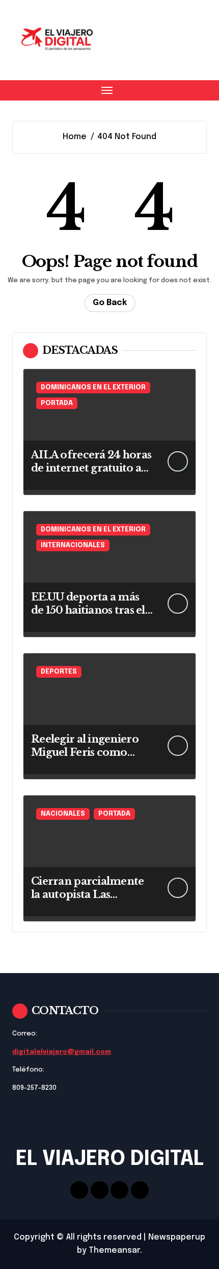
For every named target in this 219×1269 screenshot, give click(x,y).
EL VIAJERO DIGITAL (110, 1159)
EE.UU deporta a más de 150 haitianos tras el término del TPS (88, 610)
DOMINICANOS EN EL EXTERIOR (93, 387)
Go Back (110, 302)
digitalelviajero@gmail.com (61, 1052)
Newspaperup (176, 1237)
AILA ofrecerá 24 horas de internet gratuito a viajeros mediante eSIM (92, 468)
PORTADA (57, 403)
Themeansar (114, 1250)
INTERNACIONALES (73, 545)
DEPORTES (59, 672)
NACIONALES (63, 814)
